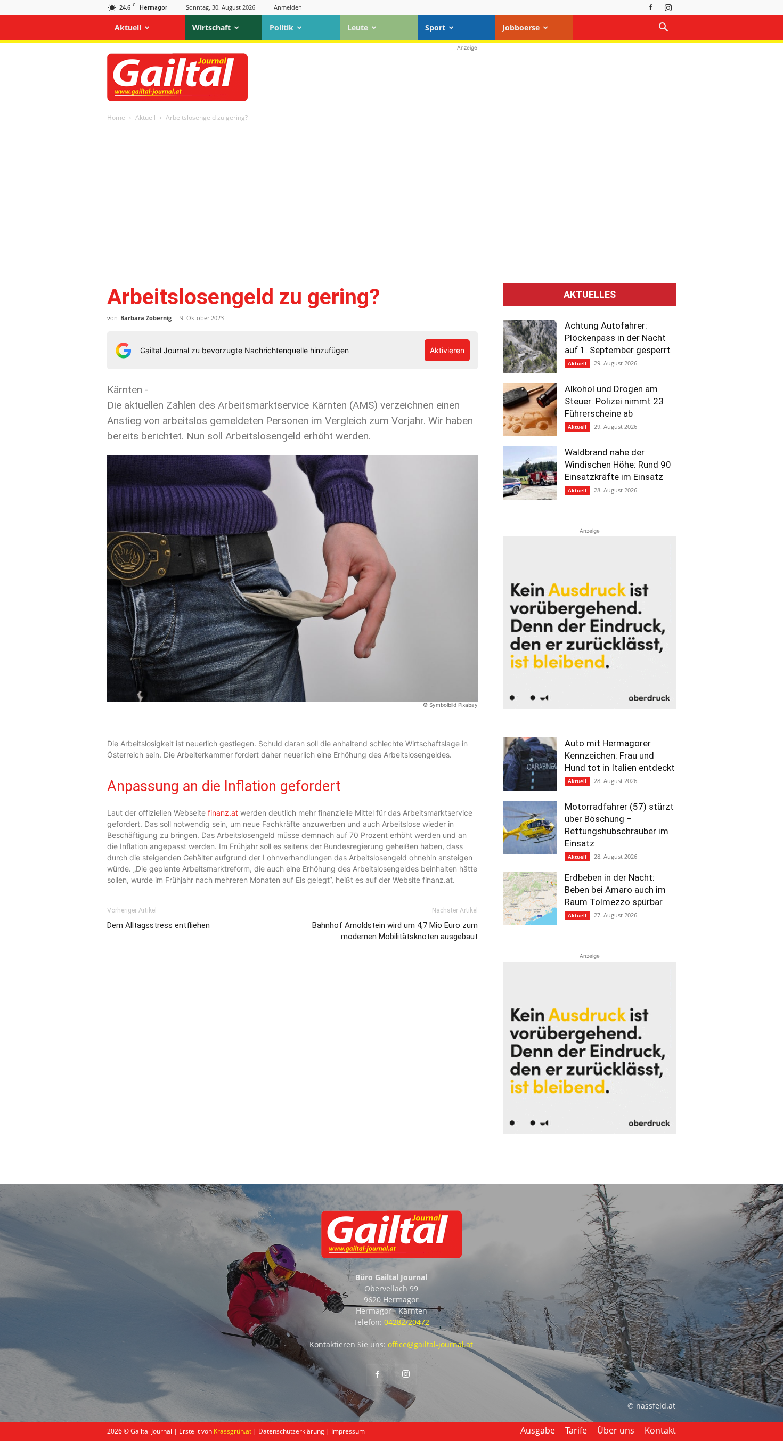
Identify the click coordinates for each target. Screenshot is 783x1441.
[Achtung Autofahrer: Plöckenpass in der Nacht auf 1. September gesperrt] (530, 346)
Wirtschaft (211, 27)
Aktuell (128, 27)
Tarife (576, 1430)
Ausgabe (537, 1430)
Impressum (348, 1431)
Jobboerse (521, 27)
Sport (435, 27)
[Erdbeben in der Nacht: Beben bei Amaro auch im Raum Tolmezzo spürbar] (530, 898)
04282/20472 (406, 1322)
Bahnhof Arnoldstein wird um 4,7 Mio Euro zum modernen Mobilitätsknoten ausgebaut (395, 931)
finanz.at (223, 812)
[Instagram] (668, 7)
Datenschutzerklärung (291, 1431)
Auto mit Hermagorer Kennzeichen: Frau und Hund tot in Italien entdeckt (620, 755)
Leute (357, 27)
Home (116, 117)
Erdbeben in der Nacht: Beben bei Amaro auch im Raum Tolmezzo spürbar (615, 889)
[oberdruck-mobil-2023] (589, 706)
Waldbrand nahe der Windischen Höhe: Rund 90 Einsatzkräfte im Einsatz (618, 464)
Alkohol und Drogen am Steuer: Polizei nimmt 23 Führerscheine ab (614, 401)
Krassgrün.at (232, 1431)
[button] (663, 28)
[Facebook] (650, 7)
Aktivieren (447, 350)
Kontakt (660, 1430)
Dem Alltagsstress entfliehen (158, 925)
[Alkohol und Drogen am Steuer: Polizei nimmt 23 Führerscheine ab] (530, 409)
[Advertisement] (467, 77)
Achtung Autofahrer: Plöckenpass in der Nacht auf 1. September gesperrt (618, 337)
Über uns (615, 1430)
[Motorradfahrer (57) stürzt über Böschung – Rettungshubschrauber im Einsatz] (530, 827)
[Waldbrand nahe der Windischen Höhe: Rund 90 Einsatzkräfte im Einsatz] (530, 473)
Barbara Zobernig (146, 318)
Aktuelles (590, 294)
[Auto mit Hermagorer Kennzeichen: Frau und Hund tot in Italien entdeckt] (530, 764)
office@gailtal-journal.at (430, 1344)
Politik (281, 27)
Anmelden (288, 7)
